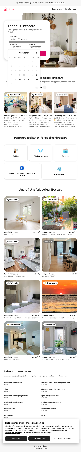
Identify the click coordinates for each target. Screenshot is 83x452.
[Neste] (44, 87)
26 (20, 79)
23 (37, 75)
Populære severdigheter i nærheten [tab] (42, 376)
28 (28, 79)
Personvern (38, 448)
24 (11, 79)
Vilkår (46, 448)
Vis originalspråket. (58, 3)
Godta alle (16, 439)
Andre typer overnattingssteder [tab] (15, 376)
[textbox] (17, 46)
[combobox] (27, 39)
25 (16, 79)
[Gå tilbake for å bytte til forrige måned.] (11, 53)
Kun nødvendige (39, 439)
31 (11, 84)
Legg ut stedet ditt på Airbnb (64, 9)
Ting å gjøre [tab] (63, 376)
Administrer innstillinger (62, 439)
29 (32, 79)
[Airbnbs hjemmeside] (9, 9)
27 (24, 79)
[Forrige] (36, 87)
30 (37, 79)
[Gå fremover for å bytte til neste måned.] (36, 53)
